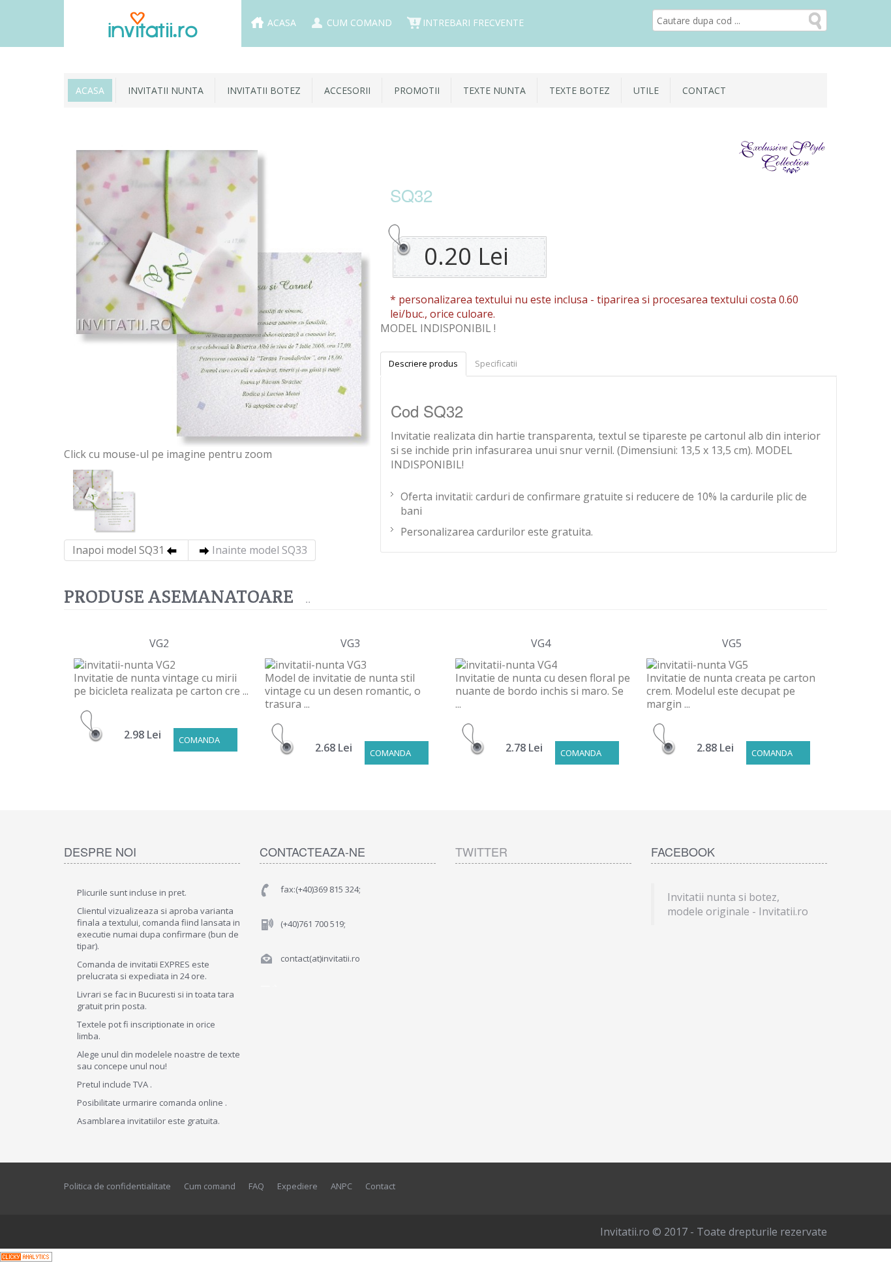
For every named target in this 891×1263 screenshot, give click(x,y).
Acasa (281, 22)
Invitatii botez (264, 90)
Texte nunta (494, 90)
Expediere (297, 1186)
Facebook (759, 1186)
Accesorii (347, 90)
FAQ (256, 1186)
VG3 (350, 643)
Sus (869, 1243)
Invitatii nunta (166, 90)
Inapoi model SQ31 (118, 550)
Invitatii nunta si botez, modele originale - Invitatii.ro (737, 904)
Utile (646, 90)
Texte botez (579, 90)
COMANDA (199, 740)
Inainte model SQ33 (259, 550)
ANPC (341, 1186)
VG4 (541, 643)
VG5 (732, 643)
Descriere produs (423, 363)
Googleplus (818, 1186)
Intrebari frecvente (473, 22)
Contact (704, 90)
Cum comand (359, 22)
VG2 (159, 643)
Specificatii (496, 363)
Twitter (481, 851)
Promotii (417, 90)
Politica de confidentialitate (117, 1186)
